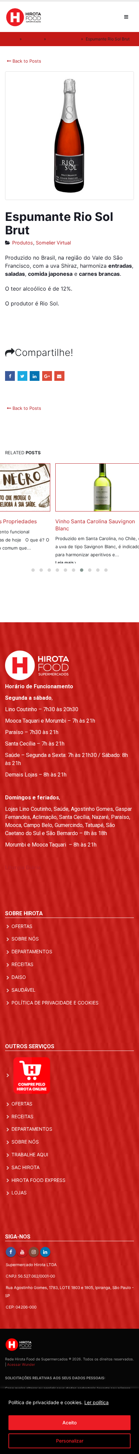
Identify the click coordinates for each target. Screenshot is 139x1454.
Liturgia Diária (23, 890)
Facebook (10, 376)
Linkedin (45, 1274)
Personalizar (69, 1441)
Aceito (69, 1422)
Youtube (22, 1274)
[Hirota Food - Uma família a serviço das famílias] (23, 17)
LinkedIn (34, 376)
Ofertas (21, 948)
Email (59, 376)
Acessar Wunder (21, 1387)
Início (12, 38)
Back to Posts (26, 61)
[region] (69, 1421)
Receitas (22, 986)
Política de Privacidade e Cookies (55, 1025)
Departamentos (31, 974)
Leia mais (25, 570)
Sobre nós (25, 961)
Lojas (19, 1215)
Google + (47, 376)
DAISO (18, 999)
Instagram (34, 1274)
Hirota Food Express (38, 1202)
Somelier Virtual (63, 38)
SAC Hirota (25, 1189)
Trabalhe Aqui (29, 1177)
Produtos (32, 38)
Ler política (96, 1402)
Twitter (22, 376)
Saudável (23, 1012)
